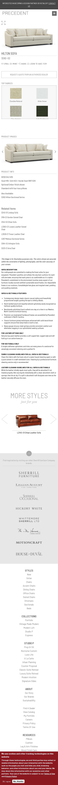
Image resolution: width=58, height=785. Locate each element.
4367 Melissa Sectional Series (12, 239)
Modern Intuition (29, 677)
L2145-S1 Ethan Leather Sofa (29, 432)
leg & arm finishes (29, 746)
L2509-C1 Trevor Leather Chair (13, 234)
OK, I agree (7, 781)
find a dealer (29, 708)
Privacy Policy (11, 776)
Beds (29, 608)
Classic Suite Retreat (29, 669)
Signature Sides (29, 681)
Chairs (29, 582)
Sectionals (29, 604)
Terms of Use (49, 773)
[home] (14, 13)
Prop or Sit (29, 647)
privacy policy (29, 723)
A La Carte (29, 658)
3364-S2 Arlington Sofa (10, 243)
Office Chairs (29, 593)
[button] (54, 13)
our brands (29, 696)
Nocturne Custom (29, 651)
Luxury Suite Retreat (29, 673)
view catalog (29, 712)
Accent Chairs (29, 585)
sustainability (29, 700)
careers (29, 719)
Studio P (29, 631)
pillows (29, 739)
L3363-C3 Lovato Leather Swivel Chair (13, 228)
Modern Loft (29, 627)
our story (29, 693)
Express (29, 635)
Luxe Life (29, 654)
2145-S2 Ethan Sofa (8, 222)
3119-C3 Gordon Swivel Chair (12, 217)
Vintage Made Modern (29, 624)
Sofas (29, 578)
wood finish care (29, 750)
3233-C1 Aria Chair (8, 248)
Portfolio (29, 620)
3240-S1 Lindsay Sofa (9, 212)
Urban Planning (29, 662)
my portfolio (29, 715)
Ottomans (29, 601)
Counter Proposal (29, 666)
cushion (29, 742)
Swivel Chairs (29, 597)
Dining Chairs (29, 589)
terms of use (29, 727)
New (29, 574)
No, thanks (18, 781)
